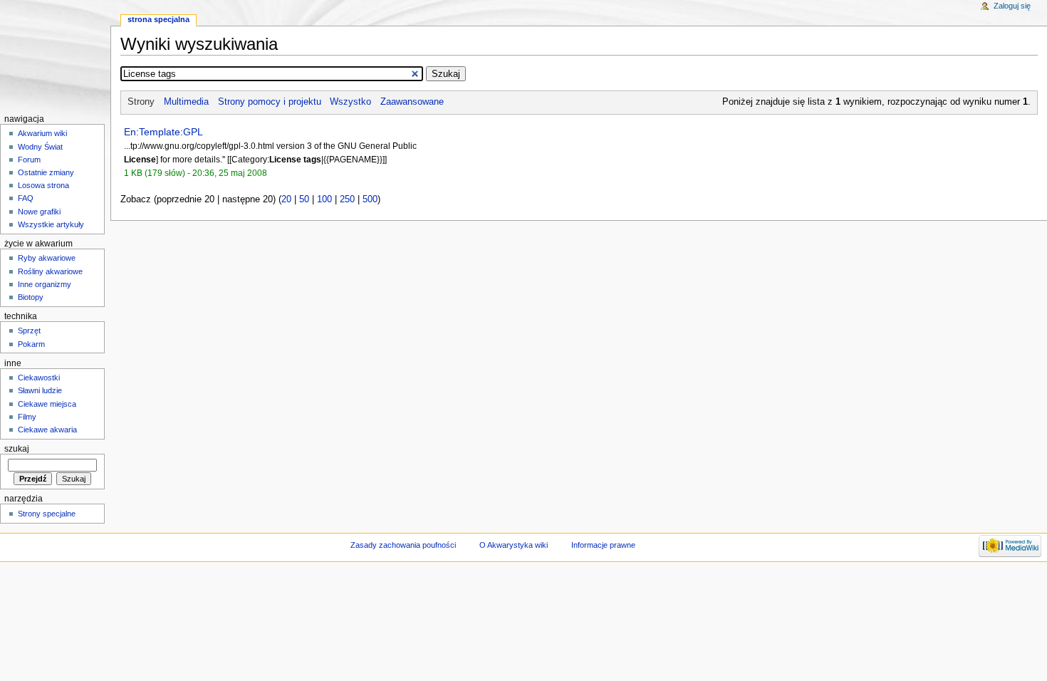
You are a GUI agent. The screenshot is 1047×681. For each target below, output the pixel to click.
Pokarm (31, 344)
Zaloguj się (1012, 5)
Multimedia (186, 102)
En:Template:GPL (163, 132)
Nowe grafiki (39, 211)
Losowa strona (43, 185)
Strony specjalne (46, 513)
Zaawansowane (412, 102)
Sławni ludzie (40, 390)
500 (370, 199)
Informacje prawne (603, 545)
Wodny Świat (40, 146)
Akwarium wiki (42, 133)
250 (347, 199)
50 (304, 199)
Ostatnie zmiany (46, 172)
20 (286, 199)
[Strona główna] (55, 55)
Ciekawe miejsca (47, 404)
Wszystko (350, 102)
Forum (29, 159)
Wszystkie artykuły (51, 224)
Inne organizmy (44, 284)
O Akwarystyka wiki (513, 545)
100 (324, 199)
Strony (141, 102)
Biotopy (30, 297)
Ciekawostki (39, 377)
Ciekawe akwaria (47, 429)
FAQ (25, 198)
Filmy (27, 416)
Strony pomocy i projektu (269, 102)
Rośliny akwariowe (50, 271)
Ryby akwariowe (46, 258)
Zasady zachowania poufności (403, 545)
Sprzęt (29, 330)
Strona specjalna (158, 19)
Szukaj (16, 449)
